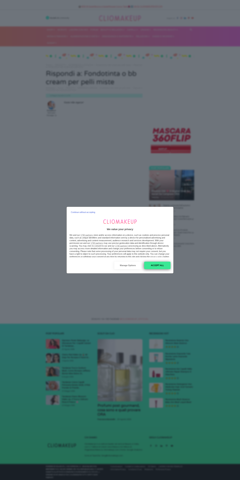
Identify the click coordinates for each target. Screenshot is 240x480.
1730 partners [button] (86, 235)
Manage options (128, 265)
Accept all (157, 265)
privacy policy (156, 256)
